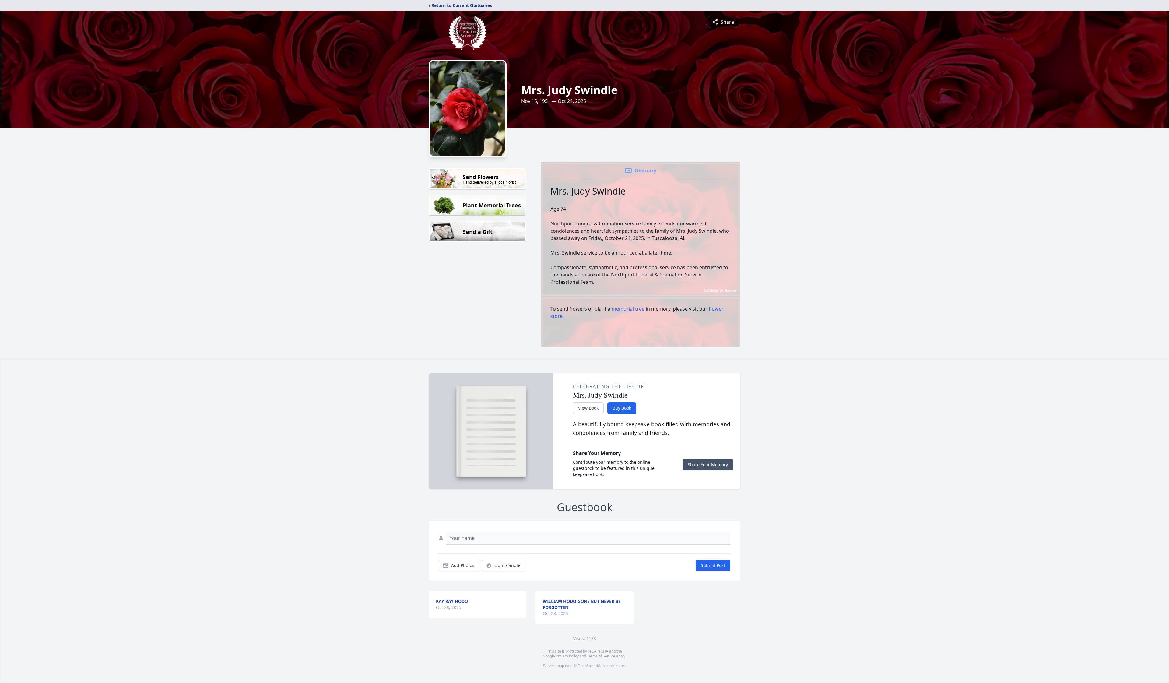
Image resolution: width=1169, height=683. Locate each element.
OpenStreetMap (591, 665)
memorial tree (628, 308)
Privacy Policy (567, 656)
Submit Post (713, 565)
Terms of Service (601, 656)
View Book (588, 408)
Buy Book (622, 408)
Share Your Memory (708, 464)
